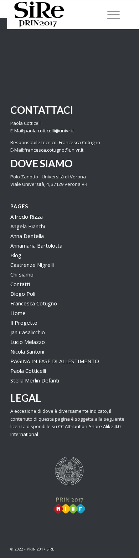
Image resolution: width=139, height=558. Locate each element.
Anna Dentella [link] (27, 235)
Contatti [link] (20, 284)
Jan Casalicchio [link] (27, 332)
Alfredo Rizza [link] (26, 216)
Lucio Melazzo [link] (27, 341)
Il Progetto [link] (23, 322)
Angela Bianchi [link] (27, 226)
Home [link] (18, 312)
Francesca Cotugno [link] (33, 303)
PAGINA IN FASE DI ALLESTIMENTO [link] (54, 361)
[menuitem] (110, 14)
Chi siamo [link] (22, 274)
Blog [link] (15, 255)
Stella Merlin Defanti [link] (34, 380)
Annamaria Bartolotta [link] (36, 245)
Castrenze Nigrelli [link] (32, 264)
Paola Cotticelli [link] (28, 370)
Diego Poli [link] (22, 293)
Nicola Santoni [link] (27, 351)
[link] (3, 23)
